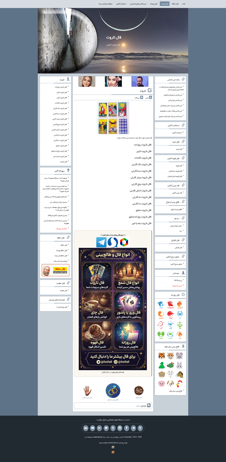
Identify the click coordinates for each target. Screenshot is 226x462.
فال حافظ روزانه (61, 250)
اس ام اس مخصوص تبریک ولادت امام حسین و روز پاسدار (171, 88)
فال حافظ (175, 4)
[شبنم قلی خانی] (86, 82)
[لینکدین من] (85, 428)
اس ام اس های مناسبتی (138, 4)
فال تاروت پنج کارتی (141, 183)
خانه (183, 4)
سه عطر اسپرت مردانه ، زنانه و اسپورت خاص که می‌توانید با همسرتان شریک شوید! (56, 188)
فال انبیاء (179, 149)
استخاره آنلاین (121, 4)
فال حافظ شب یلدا (61, 255)
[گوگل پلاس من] (99, 428)
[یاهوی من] (140, 428)
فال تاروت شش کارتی (140, 190)
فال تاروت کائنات (142, 157)
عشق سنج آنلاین (176, 264)
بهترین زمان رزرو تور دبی (58, 202)
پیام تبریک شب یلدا (60, 261)
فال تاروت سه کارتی (141, 170)
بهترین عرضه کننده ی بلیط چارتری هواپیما (56, 222)
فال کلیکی (178, 247)
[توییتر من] (106, 428)
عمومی (138, 406)
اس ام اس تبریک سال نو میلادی (171, 105)
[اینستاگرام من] (119, 428)
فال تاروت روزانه (142, 144)
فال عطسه (63, 290)
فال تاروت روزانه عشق (140, 216)
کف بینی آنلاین (177, 193)
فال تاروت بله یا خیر (141, 223)
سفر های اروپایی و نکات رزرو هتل (55, 196)
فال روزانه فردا (61, 307)
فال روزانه (153, 4)
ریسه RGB (178, 280)
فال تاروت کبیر (143, 151)
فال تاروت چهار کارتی (141, 177)
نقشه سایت (103, 442)
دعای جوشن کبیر (176, 225)
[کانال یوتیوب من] (92, 428)
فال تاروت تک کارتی (141, 164)
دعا (181, 231)
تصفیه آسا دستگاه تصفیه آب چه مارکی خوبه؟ (56, 179)
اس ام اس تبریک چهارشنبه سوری (170, 116)
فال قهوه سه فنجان (175, 171)
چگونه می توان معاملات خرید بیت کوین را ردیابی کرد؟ (56, 208)
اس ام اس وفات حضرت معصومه (171, 111)
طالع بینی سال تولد (175, 391)
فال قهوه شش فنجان (175, 176)
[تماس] (113, 428)
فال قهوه (179, 165)
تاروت (143, 90)
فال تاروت (164, 4)
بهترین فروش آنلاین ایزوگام (57, 215)
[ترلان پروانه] (113, 82)
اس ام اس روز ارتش (175, 100)
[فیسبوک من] (126, 428)
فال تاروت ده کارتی (141, 203)
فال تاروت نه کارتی (142, 196)
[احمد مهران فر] (139, 82)
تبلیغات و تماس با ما (105, 4)
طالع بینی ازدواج (176, 209)
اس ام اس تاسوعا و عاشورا (173, 95)
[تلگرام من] (133, 428)
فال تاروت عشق (143, 210)
